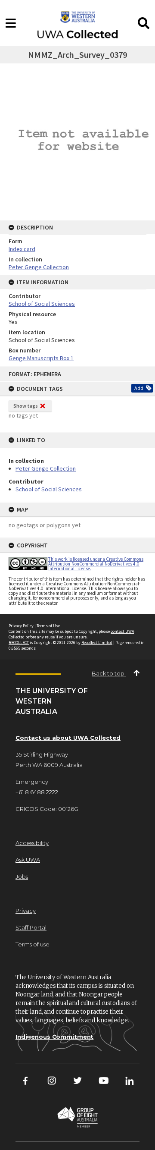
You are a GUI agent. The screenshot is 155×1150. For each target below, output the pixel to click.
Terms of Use (48, 625)
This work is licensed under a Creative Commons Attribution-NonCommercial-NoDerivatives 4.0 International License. (95, 564)
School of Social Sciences (49, 489)
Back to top (109, 673)
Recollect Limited (96, 642)
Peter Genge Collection (46, 468)
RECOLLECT (19, 642)
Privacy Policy (21, 625)
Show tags (25, 405)
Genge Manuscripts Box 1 (41, 358)
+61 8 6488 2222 (37, 792)
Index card (22, 249)
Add (138, 388)
